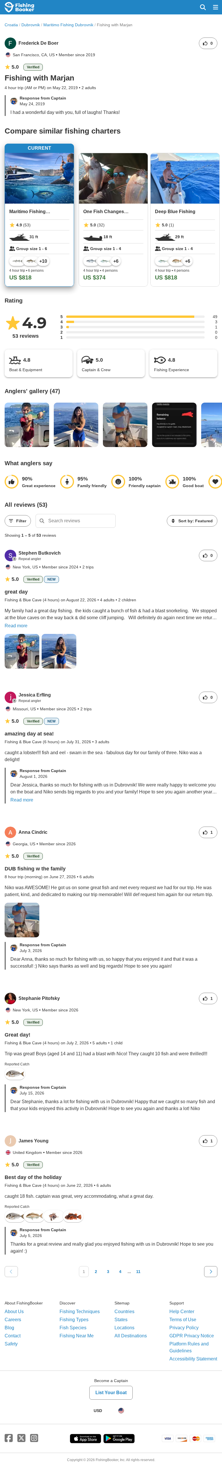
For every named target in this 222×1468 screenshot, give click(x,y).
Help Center (181, 1311)
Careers (13, 1319)
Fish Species (73, 1327)
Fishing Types (74, 1319)
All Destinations (130, 1335)
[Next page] (210, 1271)
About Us (14, 1311)
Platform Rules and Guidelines (189, 1347)
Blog (9, 1327)
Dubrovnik (30, 24)
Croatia (11, 24)
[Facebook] (9, 1438)
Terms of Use (182, 1319)
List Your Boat (111, 1392)
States (120, 1319)
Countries (124, 1311)
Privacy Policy (184, 1327)
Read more (16, 625)
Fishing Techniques (80, 1311)
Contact (13, 1335)
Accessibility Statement (193, 1358)
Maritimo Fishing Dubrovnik (68, 24)
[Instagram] (34, 1438)
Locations (124, 1327)
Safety (11, 1343)
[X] (21, 1438)
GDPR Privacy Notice (191, 1335)
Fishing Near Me (77, 1335)
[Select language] (121, 1410)
